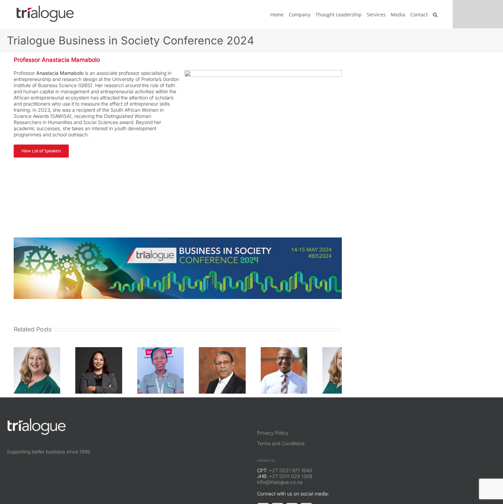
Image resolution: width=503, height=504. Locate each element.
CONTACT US (265, 467)
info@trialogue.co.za (279, 489)
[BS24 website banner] (178, 240)
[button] (435, 14)
